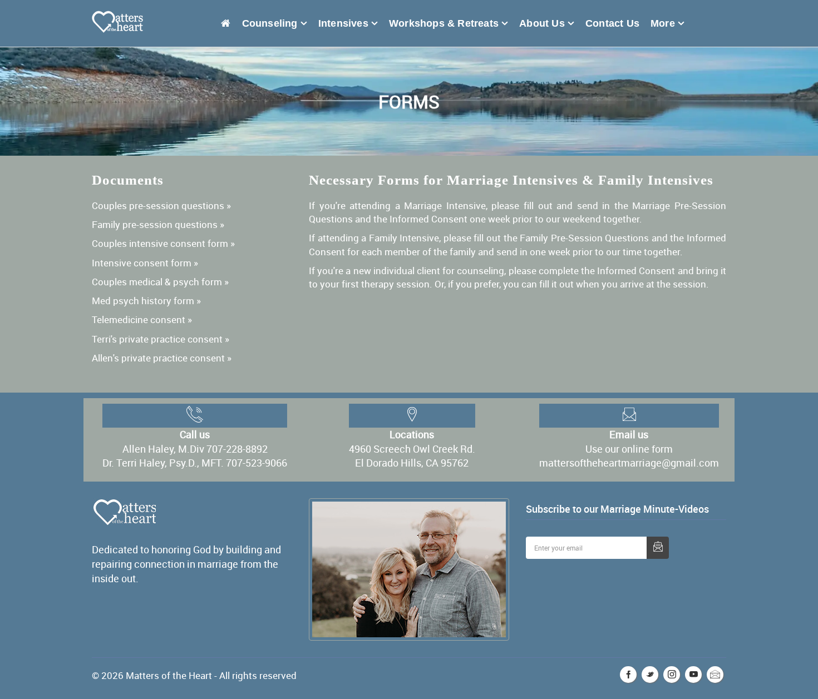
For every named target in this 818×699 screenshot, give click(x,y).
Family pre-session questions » (158, 222)
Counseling (300, 22)
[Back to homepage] (261, 22)
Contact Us (621, 22)
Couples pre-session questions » (161, 203)
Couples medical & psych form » (160, 279)
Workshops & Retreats (463, 22)
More (665, 22)
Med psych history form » (146, 298)
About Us (556, 22)
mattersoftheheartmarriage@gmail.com (629, 460)
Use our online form (629, 446)
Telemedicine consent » (142, 317)
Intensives (368, 22)
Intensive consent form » (145, 260)
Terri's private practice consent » (160, 336)
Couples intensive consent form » (163, 241)
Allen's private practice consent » (161, 355)
